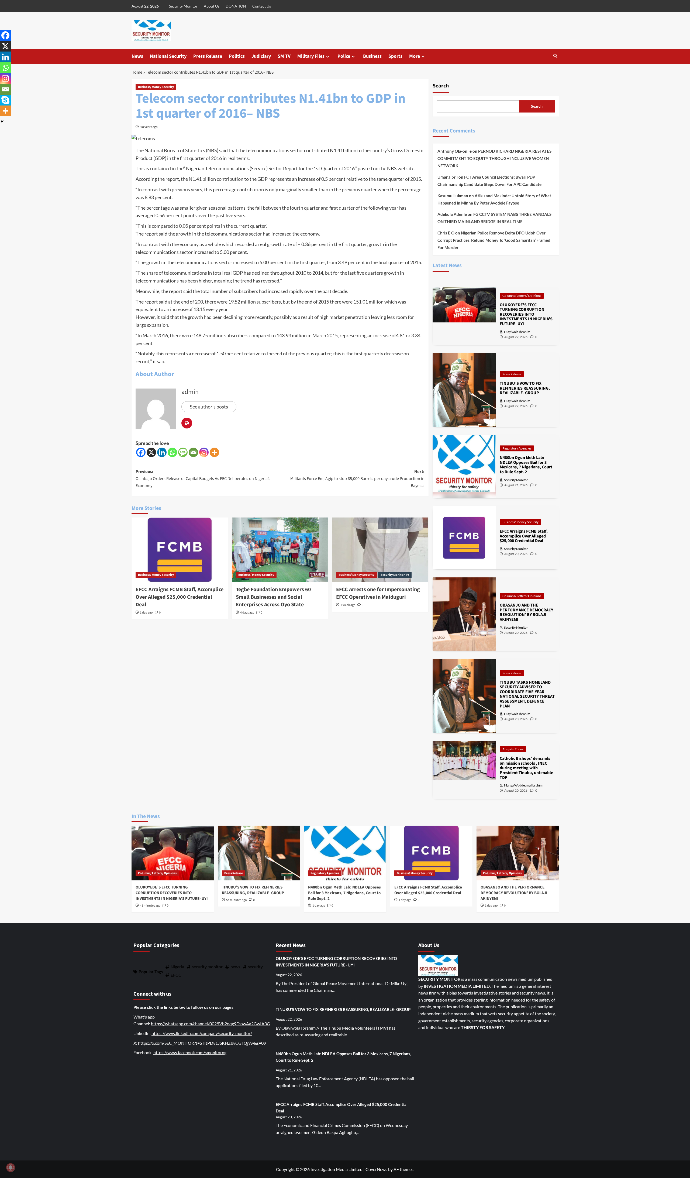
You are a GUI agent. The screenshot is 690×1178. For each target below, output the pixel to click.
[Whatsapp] (172, 452)
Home (137, 72)
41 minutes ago (150, 905)
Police (343, 56)
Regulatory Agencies (516, 448)
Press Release (207, 56)
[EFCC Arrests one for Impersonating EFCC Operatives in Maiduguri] (380, 549)
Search (441, 86)
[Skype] (5, 100)
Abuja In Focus (512, 749)
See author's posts (209, 407)
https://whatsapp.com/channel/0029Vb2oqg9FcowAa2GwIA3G (210, 1023)
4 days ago (247, 612)
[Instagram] (204, 452)
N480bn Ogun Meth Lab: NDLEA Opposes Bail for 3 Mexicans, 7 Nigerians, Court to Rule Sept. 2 (344, 892)
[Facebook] (141, 452)
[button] (555, 56)
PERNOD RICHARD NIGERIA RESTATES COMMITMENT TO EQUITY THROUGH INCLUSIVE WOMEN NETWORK (494, 158)
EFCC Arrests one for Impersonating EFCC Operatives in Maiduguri (378, 593)
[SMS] (183, 452)
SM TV (284, 56)
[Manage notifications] (10, 1167)
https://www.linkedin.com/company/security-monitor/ (201, 1033)
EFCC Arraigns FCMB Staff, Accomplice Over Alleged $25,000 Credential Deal (179, 597)
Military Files (311, 56)
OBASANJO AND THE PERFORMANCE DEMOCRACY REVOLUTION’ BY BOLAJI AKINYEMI (514, 892)
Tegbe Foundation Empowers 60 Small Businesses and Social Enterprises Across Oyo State (273, 597)
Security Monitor (183, 6)
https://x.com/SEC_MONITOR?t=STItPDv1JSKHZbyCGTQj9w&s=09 (202, 1043)
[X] (151, 452)
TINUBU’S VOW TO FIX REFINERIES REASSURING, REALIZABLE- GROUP (253, 890)
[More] (214, 452)
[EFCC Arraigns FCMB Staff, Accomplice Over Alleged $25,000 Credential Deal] (180, 549)
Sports (395, 56)
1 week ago (348, 605)
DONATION (236, 6)
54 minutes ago (236, 900)
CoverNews (376, 1169)
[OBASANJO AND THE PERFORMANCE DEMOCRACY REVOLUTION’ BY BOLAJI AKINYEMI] (518, 853)
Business (372, 56)
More (414, 56)
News (137, 56)
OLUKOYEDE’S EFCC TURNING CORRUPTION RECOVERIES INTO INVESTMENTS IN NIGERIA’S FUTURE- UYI (172, 892)
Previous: (203, 478)
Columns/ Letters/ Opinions (521, 296)
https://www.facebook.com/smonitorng (189, 1052)
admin (190, 392)
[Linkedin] (162, 452)
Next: (357, 478)
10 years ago (149, 127)
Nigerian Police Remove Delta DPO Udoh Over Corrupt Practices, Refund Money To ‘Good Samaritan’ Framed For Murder (493, 240)
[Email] (193, 452)
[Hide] (2, 121)
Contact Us (261, 6)
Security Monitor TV (395, 575)
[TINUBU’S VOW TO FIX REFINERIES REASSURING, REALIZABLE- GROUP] (259, 853)
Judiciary (261, 56)
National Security (168, 56)
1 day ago (146, 612)
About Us (211, 6)
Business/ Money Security (156, 87)
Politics (237, 56)
